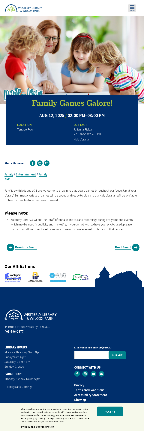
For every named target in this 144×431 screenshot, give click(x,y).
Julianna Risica (83, 129)
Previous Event (26, 247)
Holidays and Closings (18, 387)
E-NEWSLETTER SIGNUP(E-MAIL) (93, 347)
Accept (110, 411)
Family (8, 174)
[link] (32, 163)
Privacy (79, 385)
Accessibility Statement (90, 395)
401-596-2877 (14, 331)
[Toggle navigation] (132, 8)
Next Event (123, 247)
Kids (7, 179)
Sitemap (80, 400)
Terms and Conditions (89, 390)
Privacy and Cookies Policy (37, 426)
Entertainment (26, 174)
